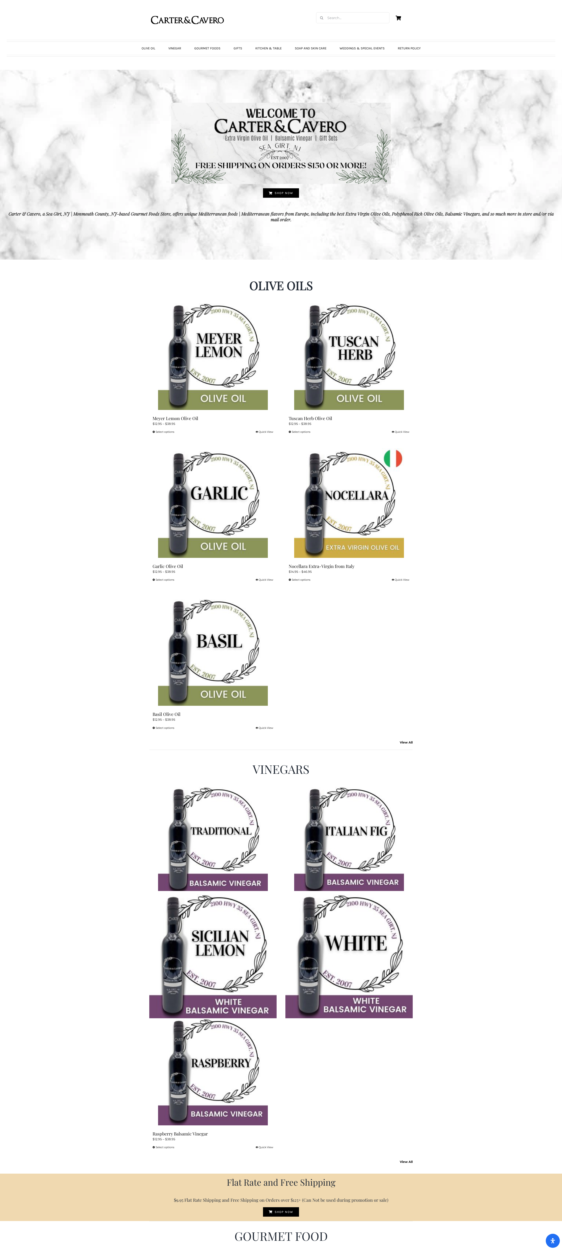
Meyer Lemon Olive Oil (175, 418)
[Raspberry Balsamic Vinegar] (213, 1070)
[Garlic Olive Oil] (213, 503)
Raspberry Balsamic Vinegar (180, 1134)
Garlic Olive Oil (168, 566)
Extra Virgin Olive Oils (368, 214)
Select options (165, 431)
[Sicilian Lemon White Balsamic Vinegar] (213, 954)
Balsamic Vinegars (462, 214)
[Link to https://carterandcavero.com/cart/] (398, 18)
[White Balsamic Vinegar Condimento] (349, 954)
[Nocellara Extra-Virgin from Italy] (349, 503)
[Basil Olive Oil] (213, 651)
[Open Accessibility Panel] (553, 1241)
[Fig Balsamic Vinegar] (349, 839)
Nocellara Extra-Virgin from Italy (322, 566)
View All (406, 742)
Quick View (266, 431)
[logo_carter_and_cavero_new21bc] (187, 10)
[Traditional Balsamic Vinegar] (213, 839)
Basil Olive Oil (166, 714)
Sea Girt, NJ (58, 214)
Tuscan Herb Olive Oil (310, 418)
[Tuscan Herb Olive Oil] (349, 355)
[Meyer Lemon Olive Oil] (213, 355)
